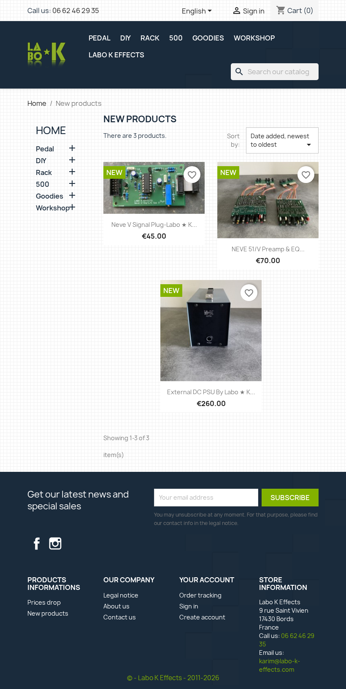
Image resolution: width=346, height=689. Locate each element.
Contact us (119, 617)
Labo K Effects (116, 54)
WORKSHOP (254, 38)
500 (176, 38)
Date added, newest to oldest (282, 141)
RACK (150, 38)
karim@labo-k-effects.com (279, 665)
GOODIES (208, 38)
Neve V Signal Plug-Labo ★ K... (154, 225)
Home (51, 130)
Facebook (36, 543)
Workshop (53, 208)
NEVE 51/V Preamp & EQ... (268, 249)
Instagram (55, 543)
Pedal (45, 149)
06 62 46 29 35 (75, 10)
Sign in (188, 606)
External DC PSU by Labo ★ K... (211, 392)
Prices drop (44, 602)
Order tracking (200, 595)
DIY (125, 38)
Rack (44, 172)
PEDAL (100, 38)
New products (47, 613)
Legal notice (120, 595)
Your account (206, 579)
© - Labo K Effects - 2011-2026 (173, 677)
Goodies (49, 196)
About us (116, 606)
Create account (202, 617)
